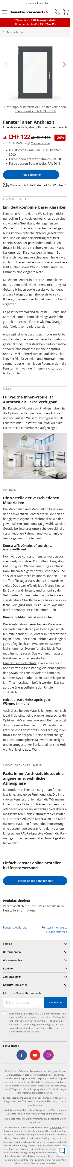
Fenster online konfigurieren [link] (35, 881)
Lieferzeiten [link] (56, 1127)
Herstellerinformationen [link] (20, 910)
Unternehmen (12, 952)
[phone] (57, 12)
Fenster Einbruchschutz (19, 663)
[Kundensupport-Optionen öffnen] (61, 1151)
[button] (6, 64)
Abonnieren (56, 1002)
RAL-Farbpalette (32, 833)
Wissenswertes (12, 960)
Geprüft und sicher (15, 985)
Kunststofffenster (34, 556)
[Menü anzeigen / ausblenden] (4, 12)
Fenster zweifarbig (15, 927)
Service (7, 944)
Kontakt (8, 968)
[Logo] (29, 12)
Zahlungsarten (12, 976)
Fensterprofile (24, 799)
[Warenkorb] (66, 12)
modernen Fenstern (22, 790)
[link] (35, 77)
